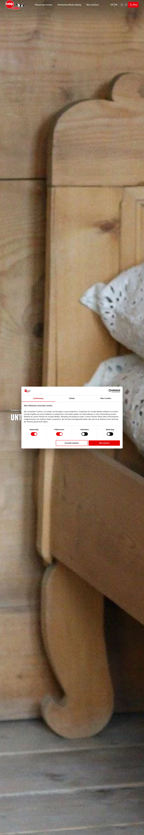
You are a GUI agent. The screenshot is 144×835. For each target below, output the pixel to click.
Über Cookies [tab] (105, 398)
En (112, 4)
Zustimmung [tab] (38, 398)
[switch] (59, 434)
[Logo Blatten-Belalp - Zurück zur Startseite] (15, 4)
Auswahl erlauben (72, 443)
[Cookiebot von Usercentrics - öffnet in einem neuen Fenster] (110, 391)
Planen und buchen (43, 4)
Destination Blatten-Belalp (69, 4)
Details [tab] (72, 398)
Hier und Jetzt (93, 4)
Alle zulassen (104, 443)
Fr (116, 4)
